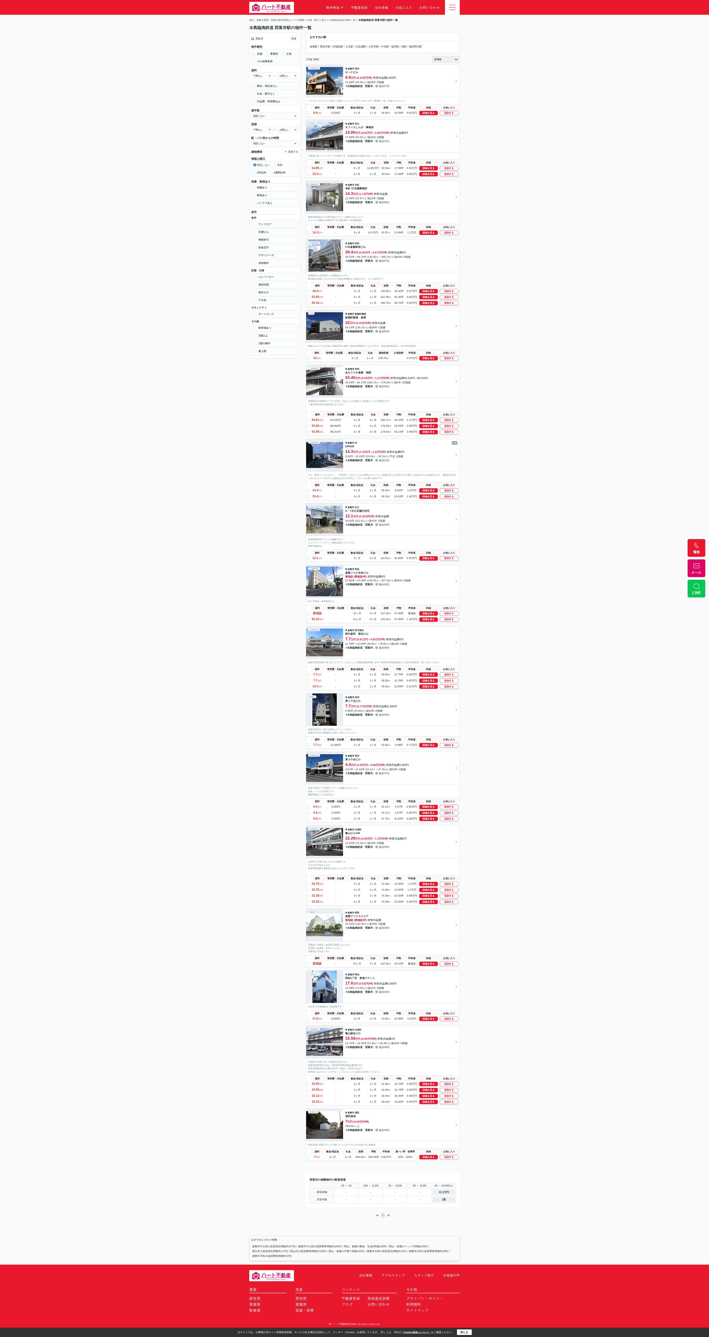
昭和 (357, 912)
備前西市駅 (415, 46)
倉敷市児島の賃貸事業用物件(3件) (272, 1255)
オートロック (266, 313)
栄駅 (404, 46)
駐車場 (254, 1310)
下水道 (262, 300)
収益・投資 (304, 1310)
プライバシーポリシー (424, 1298)
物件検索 (332, 7)
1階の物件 (264, 343)
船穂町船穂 (360, 314)
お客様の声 (451, 1275)
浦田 (357, 1112)
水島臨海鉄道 (355, 86)
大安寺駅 (373, 46)
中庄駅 (385, 46)
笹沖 (357, 68)
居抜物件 (263, 262)
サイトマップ (417, 1310)
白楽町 (358, 829)
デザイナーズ (266, 255)
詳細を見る (429, 113)
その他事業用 (265, 61)
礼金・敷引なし (266, 93)
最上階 (262, 351)
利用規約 (413, 1304)
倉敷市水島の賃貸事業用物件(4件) (428, 1251)
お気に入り (403, 7)
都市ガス (263, 292)
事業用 (254, 1304)
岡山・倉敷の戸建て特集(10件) (346, 1251)
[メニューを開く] (452, 7)
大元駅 (349, 46)
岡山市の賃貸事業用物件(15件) (308, 1251)
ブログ (347, 1304)
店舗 (259, 53)
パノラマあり (265, 202)
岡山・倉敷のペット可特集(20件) (408, 1246)
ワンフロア (264, 224)
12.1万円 (444, 1192)
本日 (279, 164)
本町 (357, 185)
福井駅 (395, 46)
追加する (449, 113)
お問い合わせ (429, 7)
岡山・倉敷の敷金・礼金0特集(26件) (365, 1246)
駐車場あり (264, 327)
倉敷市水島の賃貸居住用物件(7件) (386, 1251)
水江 (357, 507)
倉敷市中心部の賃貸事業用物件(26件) (320, 1246)
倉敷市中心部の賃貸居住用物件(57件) (274, 1246)
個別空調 (263, 284)
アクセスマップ (393, 1275)
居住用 (254, 1298)
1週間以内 (279, 172)
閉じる (464, 1332)
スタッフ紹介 (424, 1275)
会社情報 (381, 7)
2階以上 (263, 335)
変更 (294, 38)
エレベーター (266, 276)
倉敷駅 (314, 46)
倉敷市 (351, 68)
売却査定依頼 (378, 1298)
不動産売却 (359, 7)
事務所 (274, 53)
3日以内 (261, 172)
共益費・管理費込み (268, 101)
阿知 (357, 243)
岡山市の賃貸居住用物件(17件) (270, 1251)
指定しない (263, 164)
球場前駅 (338, 46)
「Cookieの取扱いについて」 (416, 1332)
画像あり (262, 187)
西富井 (369, 86)
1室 (444, 1199)
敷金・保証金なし (267, 85)
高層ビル (263, 231)
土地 (288, 53)
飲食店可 (263, 247)
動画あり (262, 195)
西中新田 (359, 630)
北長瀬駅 (361, 46)
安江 (357, 123)
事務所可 (263, 239)
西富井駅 (325, 46)
